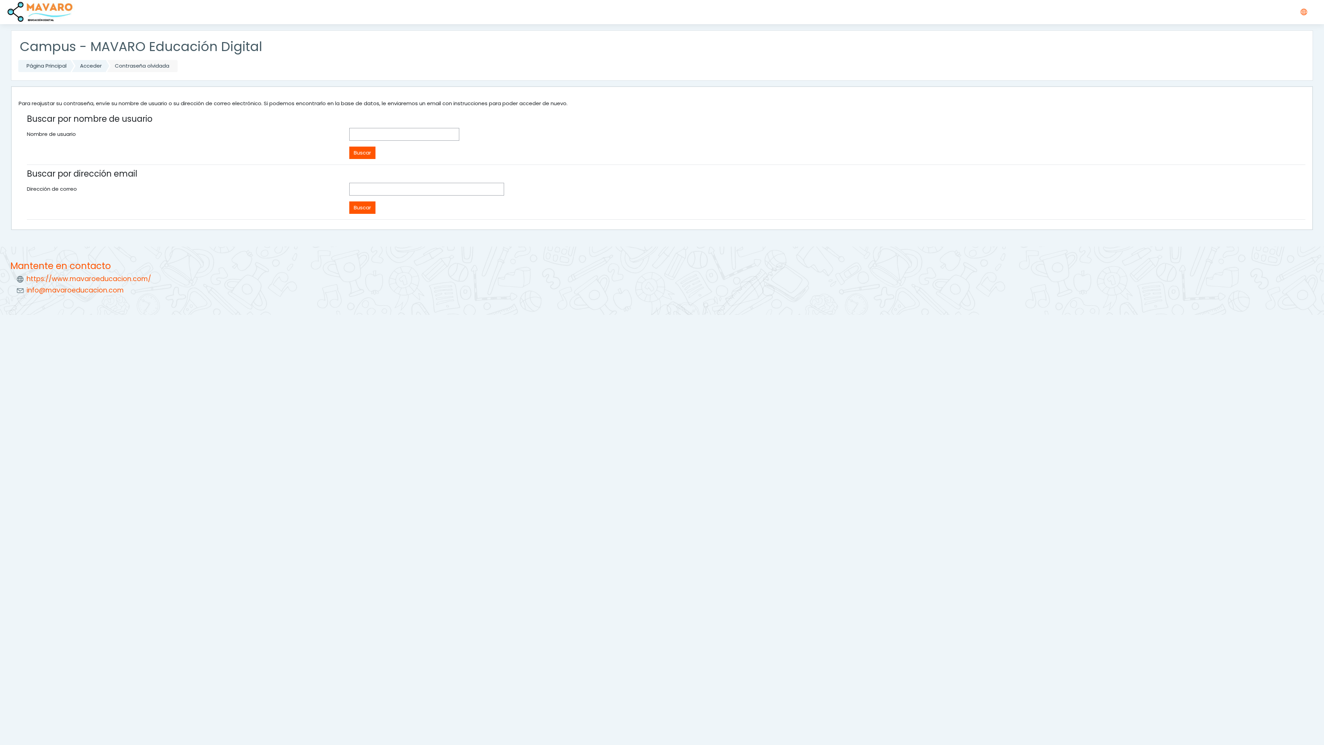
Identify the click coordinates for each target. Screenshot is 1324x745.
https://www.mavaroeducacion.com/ (89, 279)
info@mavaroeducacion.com (75, 290)
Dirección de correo (52, 188)
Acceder (91, 65)
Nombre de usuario (51, 134)
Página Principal (47, 65)
